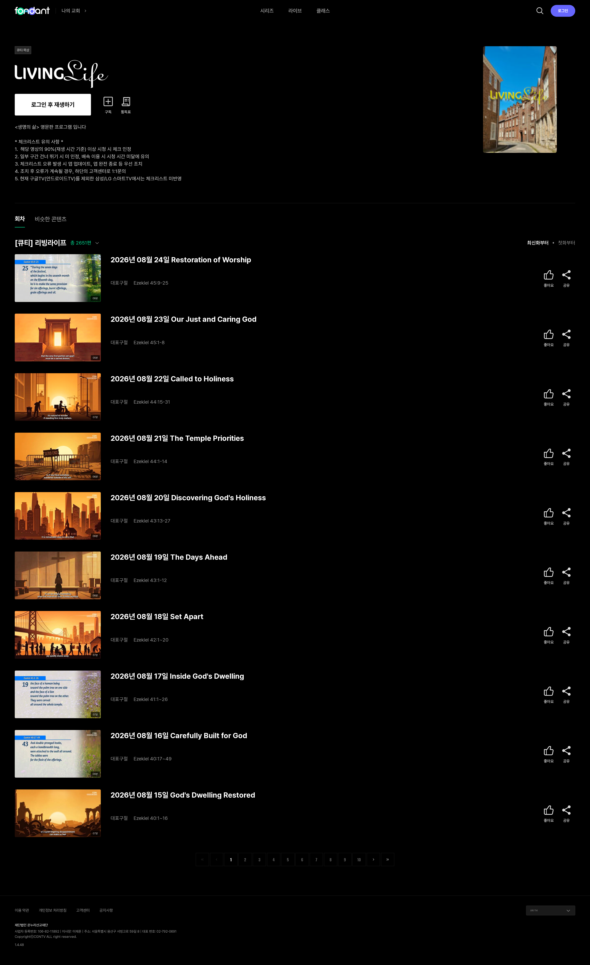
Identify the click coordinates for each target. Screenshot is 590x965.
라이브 (295, 11)
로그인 (563, 10)
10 (359, 859)
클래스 (323, 11)
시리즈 (267, 11)
